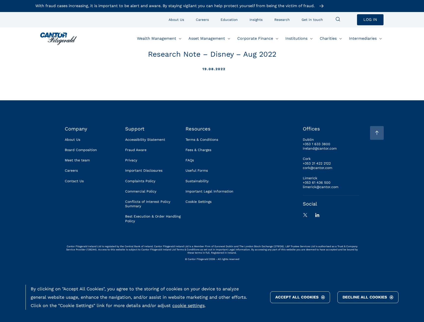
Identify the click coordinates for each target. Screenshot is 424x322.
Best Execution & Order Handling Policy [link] (153, 218)
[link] (58, 39)
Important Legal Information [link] (209, 191)
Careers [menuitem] (202, 20)
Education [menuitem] (229, 20)
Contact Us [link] (74, 181)
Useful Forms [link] (197, 170)
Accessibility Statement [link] (145, 140)
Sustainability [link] (197, 181)
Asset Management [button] (206, 38)
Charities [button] (328, 38)
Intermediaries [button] (363, 38)
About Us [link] (72, 140)
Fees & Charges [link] (198, 150)
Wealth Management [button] (156, 38)
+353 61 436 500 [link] (317, 182)
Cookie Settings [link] (199, 202)
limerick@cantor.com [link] (320, 187)
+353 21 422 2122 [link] (317, 163)
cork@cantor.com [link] (317, 168)
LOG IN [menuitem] (370, 19)
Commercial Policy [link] (140, 191)
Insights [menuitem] (256, 20)
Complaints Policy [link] (140, 181)
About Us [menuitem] (176, 20)
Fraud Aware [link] (135, 150)
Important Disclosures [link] (143, 170)
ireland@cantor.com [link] (320, 148)
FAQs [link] (190, 160)
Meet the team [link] (77, 160)
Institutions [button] (296, 38)
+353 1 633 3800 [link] (316, 144)
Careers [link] (71, 170)
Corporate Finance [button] (255, 38)
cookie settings (188, 305)
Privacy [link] (131, 160)
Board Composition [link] (81, 150)
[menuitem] (338, 19)
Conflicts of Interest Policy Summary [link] (147, 204)
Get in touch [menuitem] (312, 20)
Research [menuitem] (282, 20)
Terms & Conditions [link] (202, 140)
